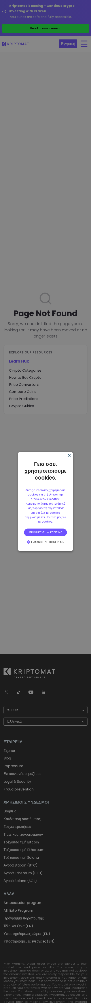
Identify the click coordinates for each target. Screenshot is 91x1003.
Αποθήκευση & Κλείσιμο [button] (45, 532)
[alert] (45, 501)
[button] (45, 542)
